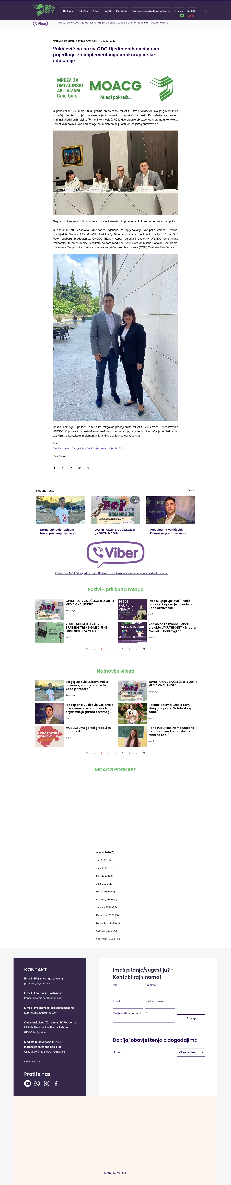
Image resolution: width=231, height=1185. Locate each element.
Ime (115, 984)
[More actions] (176, 41)
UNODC (119, 448)
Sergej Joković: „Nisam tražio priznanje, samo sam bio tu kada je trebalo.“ (59, 531)
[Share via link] (79, 467)
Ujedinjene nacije (104, 448)
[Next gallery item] (174, 172)
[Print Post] (87, 467)
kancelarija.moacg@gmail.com (43, 997)
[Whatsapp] (37, 1083)
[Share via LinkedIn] (71, 467)
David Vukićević (61, 448)
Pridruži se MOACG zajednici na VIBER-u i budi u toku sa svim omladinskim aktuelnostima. (113, 22)
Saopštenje (60, 456)
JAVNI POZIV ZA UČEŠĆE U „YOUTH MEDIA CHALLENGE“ (115, 531)
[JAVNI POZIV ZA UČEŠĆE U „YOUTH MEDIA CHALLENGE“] (115, 510)
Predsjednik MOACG (82, 448)
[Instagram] (46, 1083)
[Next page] (137, 649)
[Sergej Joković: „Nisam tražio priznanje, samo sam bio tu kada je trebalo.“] (60, 510)
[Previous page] (94, 649)
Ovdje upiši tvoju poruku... (129, 1013)
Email (116, 1001)
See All (191, 490)
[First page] (87, 649)
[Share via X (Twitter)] (62, 467)
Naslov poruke (154, 1001)
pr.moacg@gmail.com (37, 983)
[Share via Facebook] (54, 467)
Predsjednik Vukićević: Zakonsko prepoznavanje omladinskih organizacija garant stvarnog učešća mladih (168, 531)
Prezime (150, 984)
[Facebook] (56, 1083)
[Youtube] (27, 1083)
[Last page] (144, 649)
